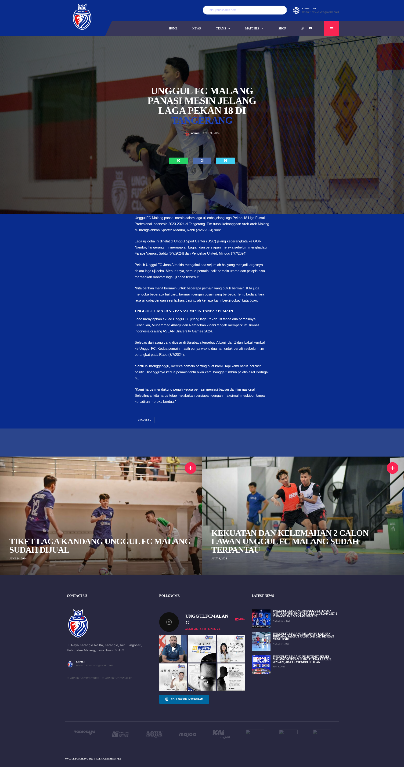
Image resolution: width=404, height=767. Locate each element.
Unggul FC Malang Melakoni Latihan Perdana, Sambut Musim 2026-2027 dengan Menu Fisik (303, 636)
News (196, 28)
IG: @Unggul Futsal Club (117, 678)
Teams (221, 28)
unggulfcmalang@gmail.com (320, 12)
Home (173, 28)
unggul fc (144, 420)
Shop (282, 28)
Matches (252, 28)
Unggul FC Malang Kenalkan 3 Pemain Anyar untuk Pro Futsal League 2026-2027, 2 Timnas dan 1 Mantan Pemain (305, 613)
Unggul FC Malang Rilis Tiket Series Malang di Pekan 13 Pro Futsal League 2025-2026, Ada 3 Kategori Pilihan (302, 659)
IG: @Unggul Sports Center (83, 678)
